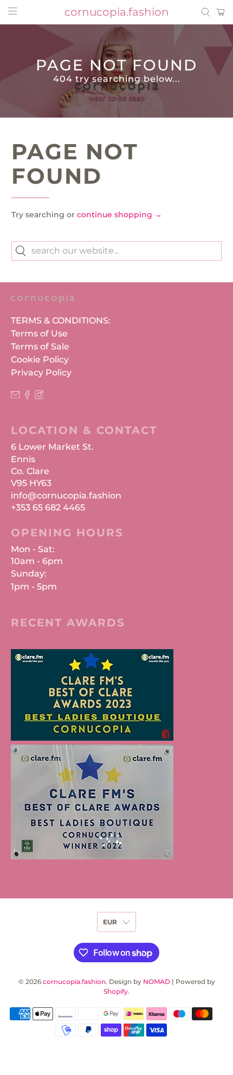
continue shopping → (119, 214)
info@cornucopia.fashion (66, 495)
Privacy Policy (41, 372)
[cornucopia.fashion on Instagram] (39, 396)
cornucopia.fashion (74, 982)
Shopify (115, 991)
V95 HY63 (31, 483)
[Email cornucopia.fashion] (15, 396)
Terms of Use (39, 333)
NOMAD (156, 982)
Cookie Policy (40, 359)
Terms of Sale (40, 346)
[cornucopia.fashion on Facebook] (27, 396)
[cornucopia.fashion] (42, 304)
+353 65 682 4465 (48, 507)
